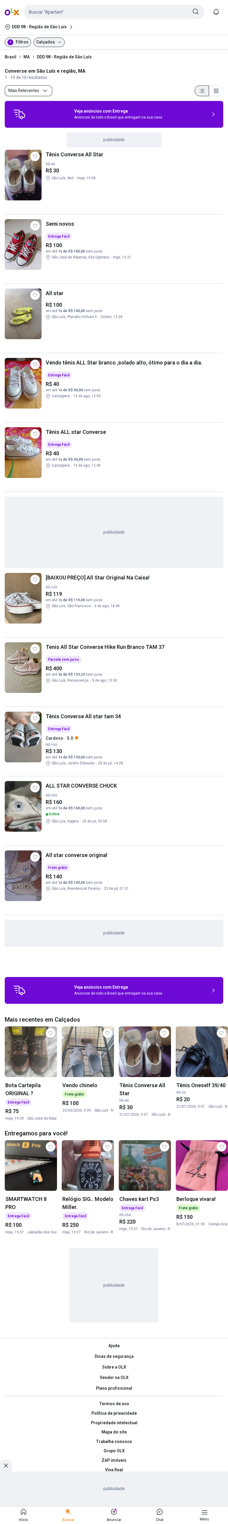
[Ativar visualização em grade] (216, 90)
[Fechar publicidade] (6, 1466)
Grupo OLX (114, 1450)
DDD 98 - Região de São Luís (64, 57)
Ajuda (114, 1345)
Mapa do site (114, 1432)
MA (26, 57)
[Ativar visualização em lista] (202, 90)
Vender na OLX (114, 1377)
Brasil (10, 57)
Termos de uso (114, 1403)
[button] (114, 12)
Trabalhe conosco (114, 1441)
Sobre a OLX (114, 1367)
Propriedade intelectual (114, 1422)
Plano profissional (114, 1388)
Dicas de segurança (114, 1356)
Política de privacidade (114, 1413)
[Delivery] (19, 114)
